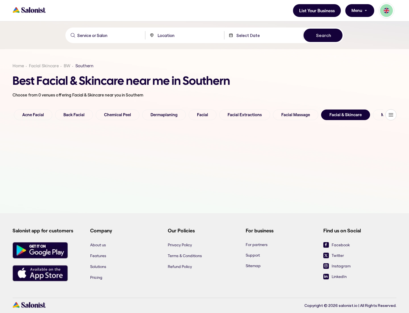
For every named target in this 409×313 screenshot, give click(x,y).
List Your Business (317, 10)
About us (98, 244)
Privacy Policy (180, 244)
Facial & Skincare (345, 115)
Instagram (341, 266)
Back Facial (74, 115)
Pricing (96, 277)
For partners (257, 244)
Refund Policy (180, 266)
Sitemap (253, 265)
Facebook (341, 244)
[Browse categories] (390, 114)
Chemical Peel (117, 115)
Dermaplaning (164, 115)
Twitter (338, 255)
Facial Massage (295, 115)
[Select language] (386, 10)
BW (67, 65)
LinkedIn (339, 276)
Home (18, 65)
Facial (202, 115)
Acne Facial (33, 115)
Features (98, 255)
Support (253, 255)
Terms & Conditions (185, 255)
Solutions (98, 266)
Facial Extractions (245, 115)
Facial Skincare (44, 65)
